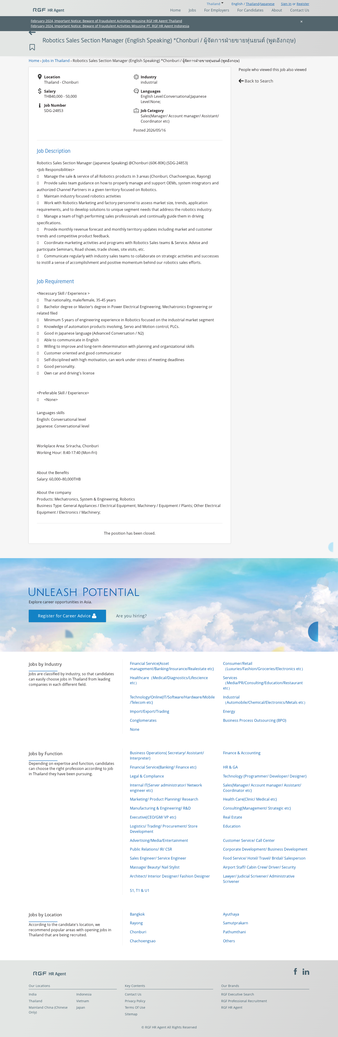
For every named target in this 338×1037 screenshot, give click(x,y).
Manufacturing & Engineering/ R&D (160, 808)
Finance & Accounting (242, 752)
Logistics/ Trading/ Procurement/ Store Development (164, 829)
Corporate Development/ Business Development (265, 849)
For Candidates (250, 10)
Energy (229, 711)
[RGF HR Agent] (46, 8)
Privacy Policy (135, 1001)
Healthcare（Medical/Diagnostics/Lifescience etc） (169, 680)
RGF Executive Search (237, 994)
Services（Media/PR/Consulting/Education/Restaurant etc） (263, 683)
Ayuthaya (231, 914)
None (134, 729)
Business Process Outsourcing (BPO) (254, 720)
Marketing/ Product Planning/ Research (164, 799)
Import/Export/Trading (149, 711)
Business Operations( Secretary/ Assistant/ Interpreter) (167, 755)
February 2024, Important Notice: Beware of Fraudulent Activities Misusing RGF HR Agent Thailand (106, 21)
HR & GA (230, 767)
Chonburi (138, 931)
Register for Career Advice (65, 616)
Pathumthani (234, 931)
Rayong (136, 922)
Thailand (252, 4)
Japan (80, 1007)
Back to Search (259, 81)
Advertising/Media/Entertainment (159, 840)
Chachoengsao (143, 940)
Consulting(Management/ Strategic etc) (257, 808)
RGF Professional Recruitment (244, 1001)
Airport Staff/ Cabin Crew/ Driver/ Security (259, 867)
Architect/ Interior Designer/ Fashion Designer (170, 876)
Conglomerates (143, 720)
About (277, 10)
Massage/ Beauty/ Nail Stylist (155, 867)
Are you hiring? (131, 616)
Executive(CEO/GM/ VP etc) (153, 817)
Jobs (192, 10)
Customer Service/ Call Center (249, 840)
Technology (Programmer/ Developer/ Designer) (264, 776)
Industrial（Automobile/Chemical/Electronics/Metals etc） (265, 700)
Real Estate (232, 817)
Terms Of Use (135, 1007)
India (33, 994)
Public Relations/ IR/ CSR (151, 849)
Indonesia (84, 994)
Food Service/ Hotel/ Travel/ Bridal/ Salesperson (264, 858)
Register (303, 4)
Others (229, 940)
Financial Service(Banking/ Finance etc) (163, 767)
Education (232, 826)
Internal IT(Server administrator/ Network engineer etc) (166, 788)
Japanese (268, 4)
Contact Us (299, 10)
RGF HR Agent (231, 1007)
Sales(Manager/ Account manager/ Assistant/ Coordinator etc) (262, 788)
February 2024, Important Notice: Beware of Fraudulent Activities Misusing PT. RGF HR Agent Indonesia (110, 26)
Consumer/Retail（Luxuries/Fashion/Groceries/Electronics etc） (264, 666)
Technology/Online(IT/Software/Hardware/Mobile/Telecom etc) (172, 700)
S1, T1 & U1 (139, 890)
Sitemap (131, 1014)
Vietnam (82, 1001)
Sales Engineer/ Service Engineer (158, 858)
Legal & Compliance (147, 776)
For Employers (216, 10)
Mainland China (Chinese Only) (48, 1009)
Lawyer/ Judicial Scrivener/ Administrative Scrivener (259, 879)
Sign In (286, 4)
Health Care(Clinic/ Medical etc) (250, 799)
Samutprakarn (235, 922)
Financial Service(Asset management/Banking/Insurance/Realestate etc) (172, 666)
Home (175, 10)
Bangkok (137, 914)
